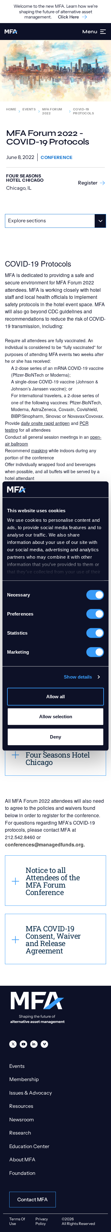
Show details (78, 676)
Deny (55, 736)
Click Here (68, 17)
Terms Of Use (17, 1221)
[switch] (95, 614)
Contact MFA (32, 1199)
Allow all (55, 696)
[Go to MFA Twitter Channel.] (13, 1044)
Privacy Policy (41, 1221)
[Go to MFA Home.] (11, 31)
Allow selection (55, 716)
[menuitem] (13, 1044)
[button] (103, 32)
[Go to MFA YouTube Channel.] (23, 1044)
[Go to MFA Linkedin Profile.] (34, 1044)
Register (87, 183)
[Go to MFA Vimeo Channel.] (44, 1044)
